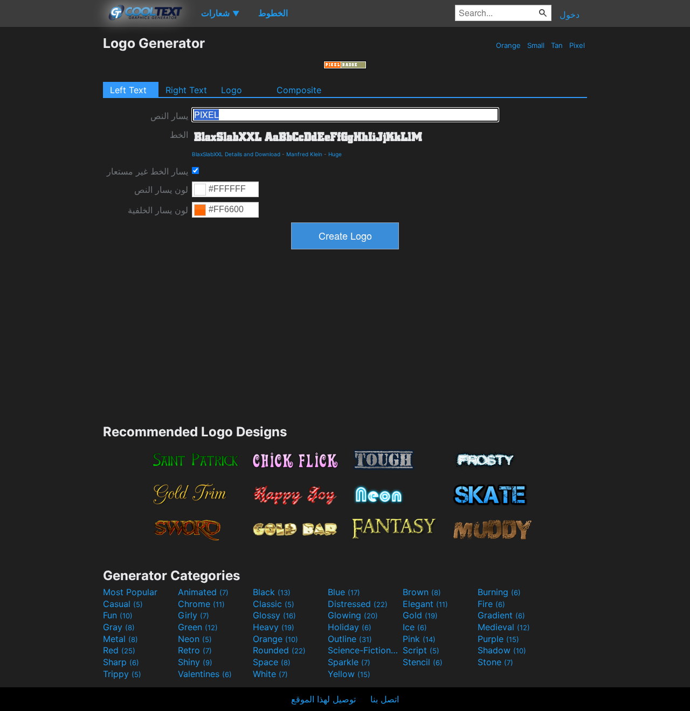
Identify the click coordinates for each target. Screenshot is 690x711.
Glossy (274, 615)
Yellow (349, 673)
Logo (231, 90)
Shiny (195, 662)
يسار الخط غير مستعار (147, 171)
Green (198, 627)
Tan (557, 45)
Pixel (577, 45)
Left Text (128, 90)
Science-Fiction (364, 650)
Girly (193, 615)
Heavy (273, 627)
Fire (491, 603)
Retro (195, 650)
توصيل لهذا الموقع (323, 699)
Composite (299, 90)
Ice (415, 627)
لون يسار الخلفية (158, 210)
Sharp (121, 662)
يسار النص (169, 115)
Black (272, 592)
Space (272, 662)
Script (421, 650)
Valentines (205, 673)
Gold (420, 615)
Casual (123, 603)
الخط (179, 134)
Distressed (358, 603)
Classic (273, 603)
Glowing (353, 615)
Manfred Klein (304, 154)
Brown (422, 592)
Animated (203, 592)
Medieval (504, 627)
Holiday (349, 627)
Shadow (502, 650)
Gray (119, 627)
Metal (120, 638)
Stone (495, 662)
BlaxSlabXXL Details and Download (236, 154)
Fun (118, 615)
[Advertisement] (51, 196)
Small (536, 45)
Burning (499, 592)
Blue (344, 592)
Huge (335, 154)
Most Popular (130, 592)
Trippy (122, 673)
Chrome (201, 603)
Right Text (186, 90)
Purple (498, 638)
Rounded (279, 650)
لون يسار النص (161, 189)
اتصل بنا (384, 699)
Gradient (501, 615)
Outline (350, 638)
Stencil (423, 662)
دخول (569, 14)
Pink (419, 638)
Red (119, 650)
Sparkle (349, 662)
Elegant (425, 603)
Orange (508, 45)
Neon (195, 638)
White (270, 673)
